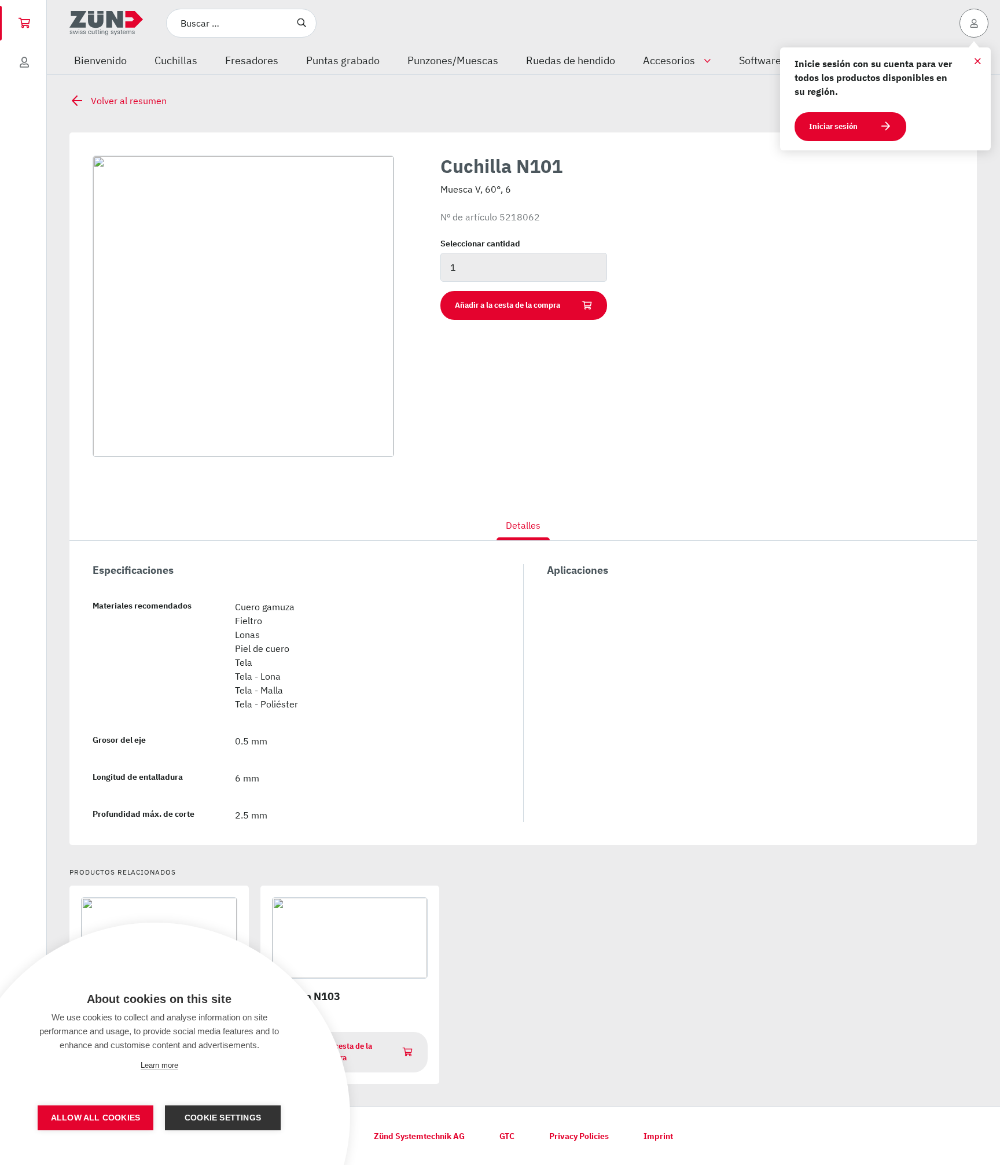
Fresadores (251, 60)
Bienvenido (100, 60)
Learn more (159, 1065)
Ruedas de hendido (570, 60)
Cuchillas (176, 60)
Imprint (658, 1136)
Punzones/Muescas (452, 60)
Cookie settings (223, 1118)
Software (760, 60)
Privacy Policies (579, 1136)
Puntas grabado (343, 60)
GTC (506, 1136)
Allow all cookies (95, 1118)
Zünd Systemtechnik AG (419, 1136)
